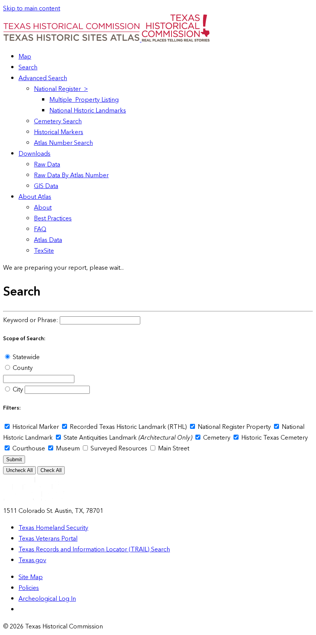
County (22, 368)
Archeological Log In (47, 598)
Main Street (172, 448)
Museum (67, 448)
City (18, 389)
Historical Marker (36, 427)
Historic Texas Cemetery (274, 437)
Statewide (25, 357)
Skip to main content (31, 8)
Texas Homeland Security (53, 527)
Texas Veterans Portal (47, 538)
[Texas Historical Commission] (175, 39)
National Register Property (234, 427)
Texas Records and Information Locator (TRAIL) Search (94, 549)
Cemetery (217, 437)
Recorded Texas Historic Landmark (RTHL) (128, 427)
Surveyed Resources (119, 448)
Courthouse (29, 448)
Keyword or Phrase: (30, 320)
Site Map (30, 577)
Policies (28, 588)
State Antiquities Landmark (127, 437)
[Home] (72, 39)
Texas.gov (32, 560)
